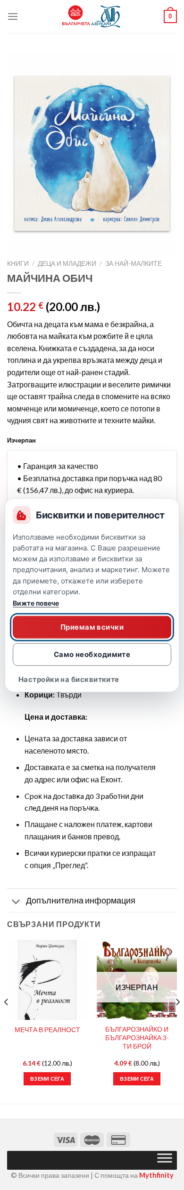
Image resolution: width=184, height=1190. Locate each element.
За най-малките (133, 263)
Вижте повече (36, 603)
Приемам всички (92, 627)
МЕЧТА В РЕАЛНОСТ (47, 1030)
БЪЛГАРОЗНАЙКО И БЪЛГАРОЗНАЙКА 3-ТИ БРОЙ (137, 1038)
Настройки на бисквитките (68, 679)
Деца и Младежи (67, 263)
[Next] (177, 1021)
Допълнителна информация (80, 900)
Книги (18, 263)
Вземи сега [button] (47, 1078)
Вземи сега (137, 1078)
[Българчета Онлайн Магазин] (92, 16)
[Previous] (6, 1021)
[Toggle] (16, 901)
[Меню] (12, 16)
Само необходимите (92, 654)
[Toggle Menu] (164, 1160)
